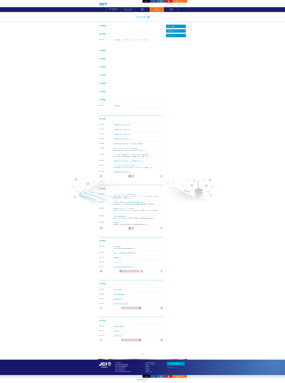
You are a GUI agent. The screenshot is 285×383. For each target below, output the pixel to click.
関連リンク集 (182, 4)
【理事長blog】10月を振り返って (122, 134)
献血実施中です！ (118, 257)
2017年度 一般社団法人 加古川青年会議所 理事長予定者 (128, 202)
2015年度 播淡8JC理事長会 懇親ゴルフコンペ (125, 267)
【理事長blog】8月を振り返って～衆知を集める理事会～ (128, 143)
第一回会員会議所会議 (119, 216)
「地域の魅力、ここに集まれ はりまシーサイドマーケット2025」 (131, 40)
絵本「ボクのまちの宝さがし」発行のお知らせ (125, 148)
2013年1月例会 (117, 336)
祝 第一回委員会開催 (118, 294)
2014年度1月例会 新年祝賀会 (121, 304)
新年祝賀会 (116, 331)
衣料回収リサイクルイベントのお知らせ (124, 208)
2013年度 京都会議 (118, 326)
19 (141, 271)
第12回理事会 (117, 246)
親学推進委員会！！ (118, 299)
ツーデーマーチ (117, 262)
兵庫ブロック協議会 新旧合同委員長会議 (124, 253)
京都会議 (115, 222)
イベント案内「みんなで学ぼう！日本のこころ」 (126, 165)
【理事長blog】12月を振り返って (122, 125)
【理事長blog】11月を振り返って (122, 129)
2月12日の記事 (117, 289)
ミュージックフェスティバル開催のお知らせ (125, 194)
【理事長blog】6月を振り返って (122, 172)
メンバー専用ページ (172, 4)
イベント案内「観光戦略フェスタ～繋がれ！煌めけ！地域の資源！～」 (132, 154)
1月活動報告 (116, 105)
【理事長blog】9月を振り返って (122, 139)
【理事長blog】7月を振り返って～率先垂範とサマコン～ (128, 161)
